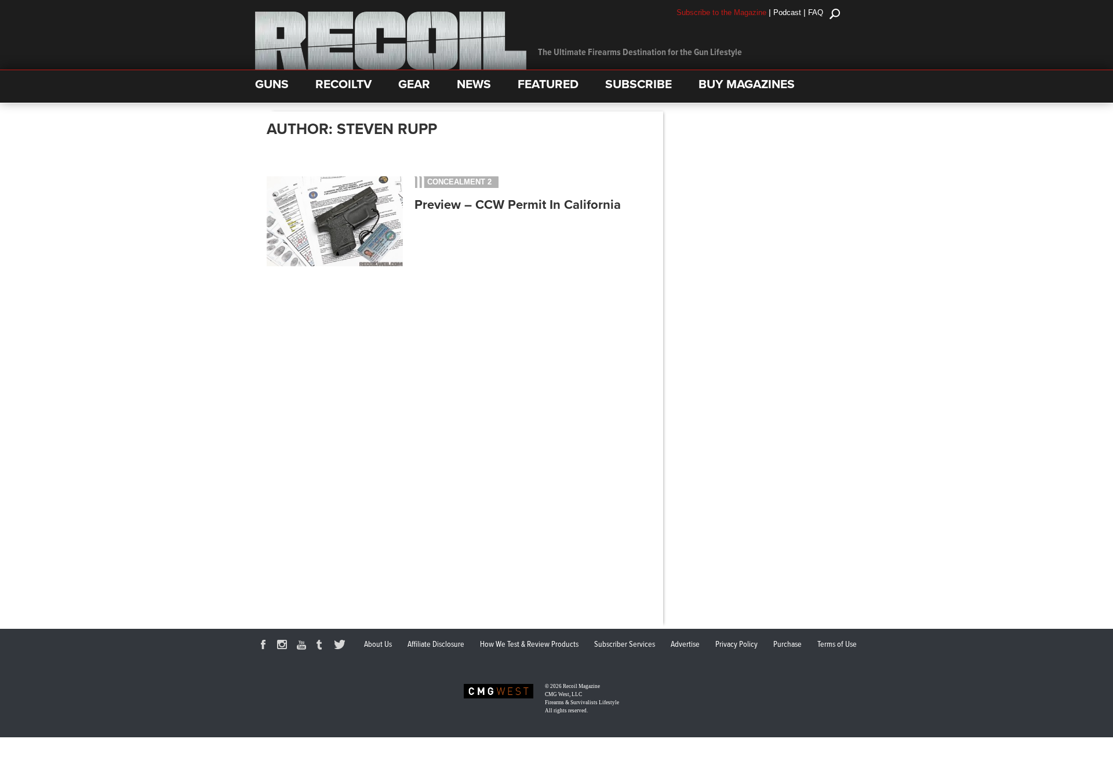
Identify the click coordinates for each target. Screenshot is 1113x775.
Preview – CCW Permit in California (517, 204)
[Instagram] (284, 646)
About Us (378, 644)
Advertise (685, 644)
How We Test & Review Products (529, 644)
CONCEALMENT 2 (459, 182)
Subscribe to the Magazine (721, 12)
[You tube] (303, 646)
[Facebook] (265, 646)
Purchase (787, 644)
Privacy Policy (736, 644)
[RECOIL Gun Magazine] (390, 66)
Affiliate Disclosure (436, 644)
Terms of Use (837, 644)
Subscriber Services (624, 644)
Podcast (787, 12)
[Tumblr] (322, 646)
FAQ (815, 12)
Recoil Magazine (581, 686)
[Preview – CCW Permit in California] (335, 264)
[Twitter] (341, 646)
